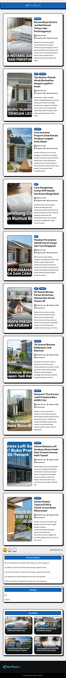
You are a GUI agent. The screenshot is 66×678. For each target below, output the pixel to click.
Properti (37, 18)
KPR (36, 74)
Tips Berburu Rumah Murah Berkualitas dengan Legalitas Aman (44, 82)
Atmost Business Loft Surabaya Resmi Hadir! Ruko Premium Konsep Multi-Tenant (46, 451)
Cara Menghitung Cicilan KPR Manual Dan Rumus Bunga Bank (46, 190)
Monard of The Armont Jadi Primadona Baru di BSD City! (46, 397)
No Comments (53, 38)
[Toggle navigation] (4, 6)
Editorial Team (41, 35)
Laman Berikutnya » (56, 550)
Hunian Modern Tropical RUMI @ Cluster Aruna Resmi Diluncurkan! (45, 506)
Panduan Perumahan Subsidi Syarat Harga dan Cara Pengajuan (45, 242)
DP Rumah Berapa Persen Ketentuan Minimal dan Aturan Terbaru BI (44, 296)
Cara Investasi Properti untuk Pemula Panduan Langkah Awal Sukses (46, 137)
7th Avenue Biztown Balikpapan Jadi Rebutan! (44, 347)
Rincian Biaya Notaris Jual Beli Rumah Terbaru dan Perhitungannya (45, 27)
